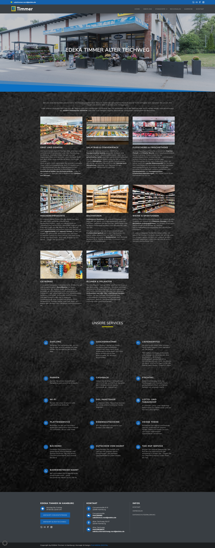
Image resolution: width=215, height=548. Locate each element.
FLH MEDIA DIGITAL (99, 545)
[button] (5, 543)
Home (137, 9)
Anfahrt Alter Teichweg (54, 522)
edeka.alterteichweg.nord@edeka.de (108, 531)
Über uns (147, 9)
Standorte (160, 9)
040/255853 (97, 515)
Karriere (188, 9)
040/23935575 (98, 529)
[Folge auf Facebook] (200, 2)
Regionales (175, 9)
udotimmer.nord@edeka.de (25, 2)
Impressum (138, 511)
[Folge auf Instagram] (203, 2)
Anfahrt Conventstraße (55, 515)
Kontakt (200, 9)
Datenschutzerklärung (144, 514)
